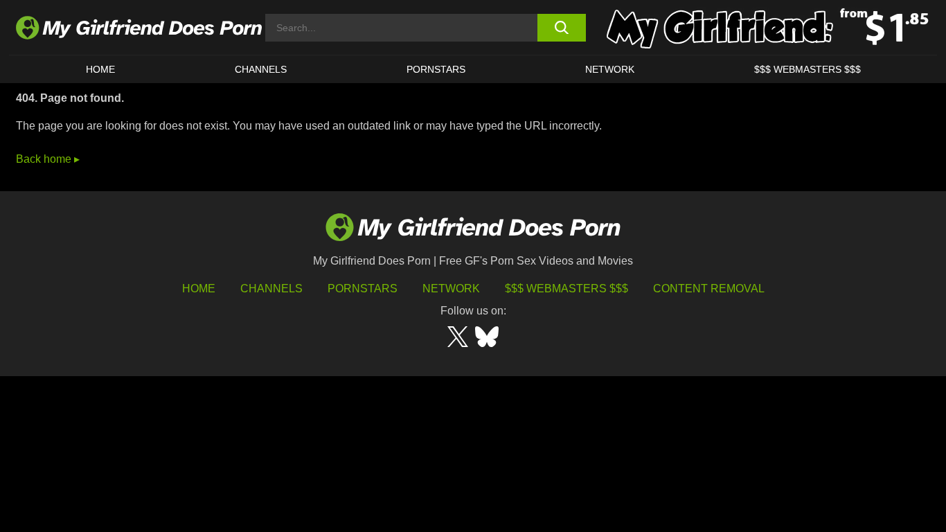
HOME (100, 69)
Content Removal (709, 288)
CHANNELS (261, 69)
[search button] (561, 28)
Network (609, 69)
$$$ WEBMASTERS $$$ (807, 69)
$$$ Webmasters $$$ (566, 288)
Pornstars (436, 69)
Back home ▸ (48, 159)
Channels (271, 288)
